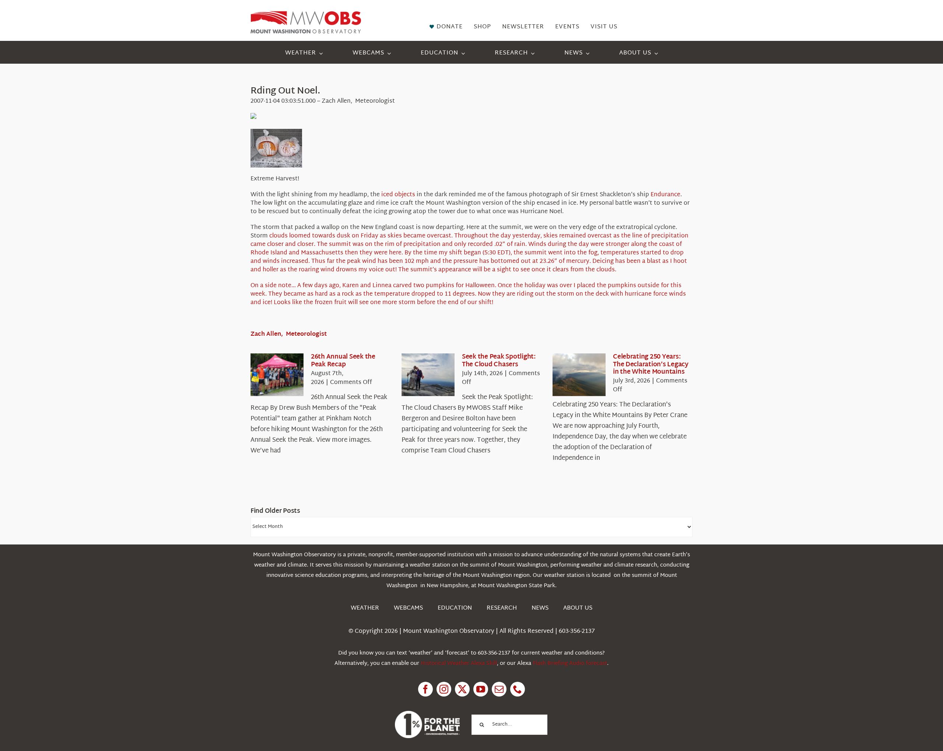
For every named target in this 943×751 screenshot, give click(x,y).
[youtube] (480, 689)
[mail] (499, 689)
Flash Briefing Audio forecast (570, 664)
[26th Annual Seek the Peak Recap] (277, 374)
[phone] (517, 689)
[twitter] (462, 689)
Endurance (665, 195)
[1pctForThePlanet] (427, 714)
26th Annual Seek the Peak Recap (343, 360)
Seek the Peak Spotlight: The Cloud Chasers (499, 360)
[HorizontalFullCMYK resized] (305, 14)
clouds (278, 236)
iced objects (398, 195)
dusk (343, 236)
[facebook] (425, 689)
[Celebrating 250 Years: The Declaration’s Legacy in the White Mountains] (579, 374)
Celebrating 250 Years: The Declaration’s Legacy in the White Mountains (650, 364)
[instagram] (444, 689)
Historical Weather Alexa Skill (459, 664)
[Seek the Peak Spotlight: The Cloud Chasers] (428, 374)
